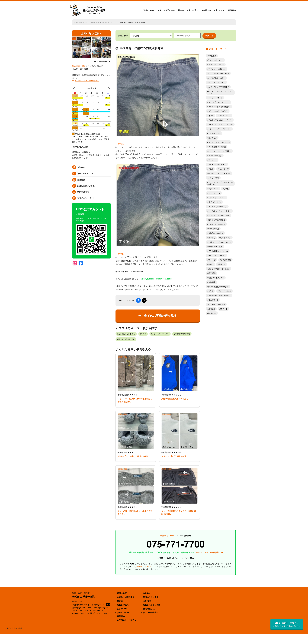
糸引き (210, 291)
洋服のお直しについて (126, 593)
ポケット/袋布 (213, 178)
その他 (143, 334)
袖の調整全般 (213, 300)
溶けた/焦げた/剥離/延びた (218, 286)
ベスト (210, 169)
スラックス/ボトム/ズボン (218, 111)
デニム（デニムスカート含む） (220, 120)
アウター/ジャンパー (216, 64)
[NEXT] (108, 88)
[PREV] (74, 88)
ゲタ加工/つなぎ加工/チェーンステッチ (220, 92)
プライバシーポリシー (86, 198)
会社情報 (81, 179)
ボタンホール (213, 188)
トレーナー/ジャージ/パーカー (219, 129)
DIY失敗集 (212, 55)
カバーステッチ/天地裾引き (218, 87)
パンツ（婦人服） (215, 155)
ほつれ (226, 188)
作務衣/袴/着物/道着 (182, 334)
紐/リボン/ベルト (225, 291)
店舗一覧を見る (104, 61)
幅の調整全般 (226, 260)
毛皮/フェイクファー (216, 277)
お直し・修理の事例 (166, 10)
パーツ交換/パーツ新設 (217, 146)
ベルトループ (224, 169)
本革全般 (222, 264)
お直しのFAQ (219, 10)
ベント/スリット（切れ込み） (219, 173)
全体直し (211, 237)
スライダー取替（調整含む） (219, 106)
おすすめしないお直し (109, 22)
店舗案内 (232, 10)
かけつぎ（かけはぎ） (216, 82)
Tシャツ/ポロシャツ (215, 60)
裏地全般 (211, 309)
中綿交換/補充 (213, 228)
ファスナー (212, 160)
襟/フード (224, 309)
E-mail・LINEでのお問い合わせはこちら (89, 613)
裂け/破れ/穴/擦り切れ (126, 339)
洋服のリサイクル (85, 173)
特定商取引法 (83, 192)
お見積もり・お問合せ (126, 620)
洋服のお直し (149, 10)
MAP (108, 605)
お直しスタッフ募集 (86, 185)
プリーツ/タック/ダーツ (217, 164)
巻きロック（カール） (216, 255)
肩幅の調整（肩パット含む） (219, 295)
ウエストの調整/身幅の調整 (218, 73)
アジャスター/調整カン (217, 69)
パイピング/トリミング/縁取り (219, 151)
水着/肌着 (212, 282)
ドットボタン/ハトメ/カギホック (220, 124)
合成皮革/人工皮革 (215, 246)
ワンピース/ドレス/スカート (219, 215)
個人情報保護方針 (150, 612)
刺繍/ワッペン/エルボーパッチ (219, 242)
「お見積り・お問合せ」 (143, 566)
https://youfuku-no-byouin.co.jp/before (156, 278)
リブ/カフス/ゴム (214, 202)
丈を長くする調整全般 (216, 224)
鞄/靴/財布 (212, 313)
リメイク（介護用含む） (217, 206)
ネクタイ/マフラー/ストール (219, 142)
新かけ (210, 264)
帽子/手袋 (212, 260)
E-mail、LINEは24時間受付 (87, 80)
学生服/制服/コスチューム (218, 251)
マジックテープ (214, 193)
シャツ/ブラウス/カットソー (219, 102)
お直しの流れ (192, 10)
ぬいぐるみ (212, 137)
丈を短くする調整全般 (216, 220)
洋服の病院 (78, 22)
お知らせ (81, 167)
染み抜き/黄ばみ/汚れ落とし (219, 268)
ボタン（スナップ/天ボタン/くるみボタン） (220, 183)
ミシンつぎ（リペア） (160, 334)
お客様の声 (206, 10)
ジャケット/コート (215, 97)
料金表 (181, 10)
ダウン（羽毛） (224, 115)
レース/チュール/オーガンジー (219, 211)
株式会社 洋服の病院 (94, 10)
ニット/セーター (214, 133)
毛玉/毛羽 (212, 273)
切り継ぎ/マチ (225, 237)
